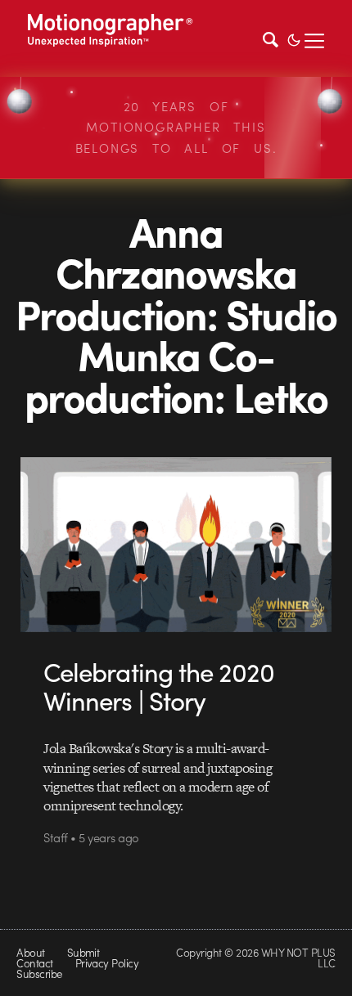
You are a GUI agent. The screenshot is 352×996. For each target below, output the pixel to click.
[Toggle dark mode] (294, 38)
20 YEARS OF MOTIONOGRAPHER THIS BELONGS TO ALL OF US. (176, 127)
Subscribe (38, 973)
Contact (34, 963)
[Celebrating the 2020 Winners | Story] (175, 544)
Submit (83, 952)
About (30, 952)
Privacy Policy (107, 963)
